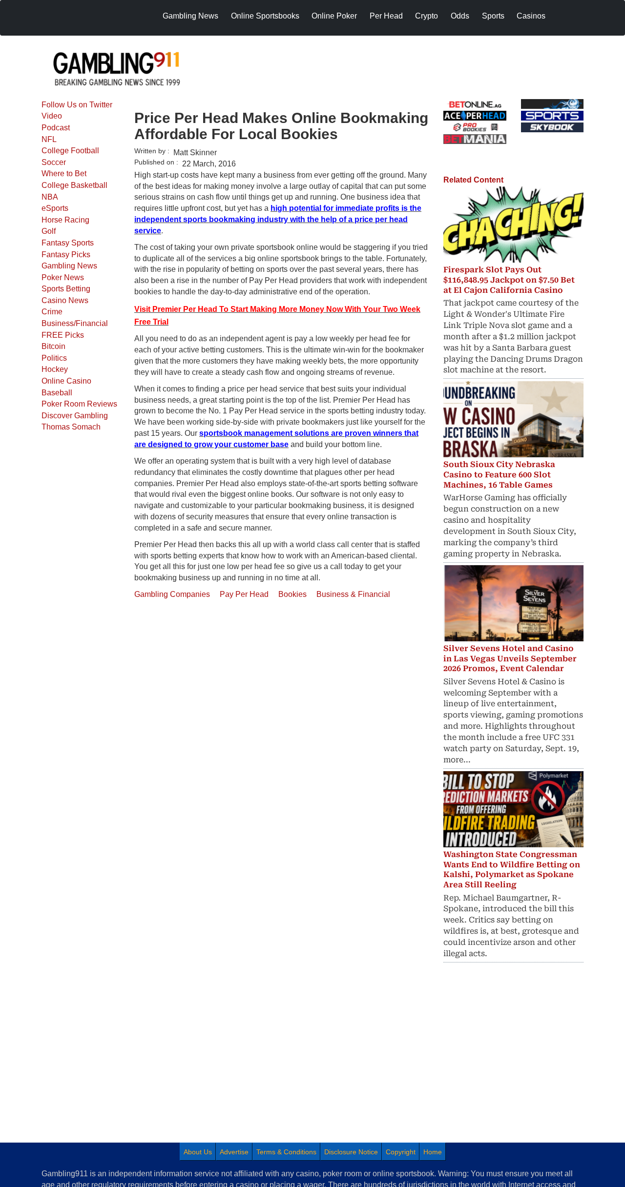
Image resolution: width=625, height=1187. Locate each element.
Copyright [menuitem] (401, 1152)
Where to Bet (64, 173)
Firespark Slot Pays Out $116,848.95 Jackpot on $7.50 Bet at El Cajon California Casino (509, 280)
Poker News (63, 277)
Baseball (57, 393)
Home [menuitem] (432, 1152)
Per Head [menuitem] (386, 16)
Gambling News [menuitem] (190, 16)
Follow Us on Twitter (77, 105)
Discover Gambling (75, 415)
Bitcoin (53, 346)
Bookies (292, 594)
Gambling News (69, 266)
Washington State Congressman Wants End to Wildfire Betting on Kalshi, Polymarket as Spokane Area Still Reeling (511, 869)
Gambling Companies (172, 594)
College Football (70, 150)
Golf (49, 231)
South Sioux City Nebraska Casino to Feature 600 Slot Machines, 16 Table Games (499, 475)
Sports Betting (66, 289)
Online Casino (66, 381)
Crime (52, 311)
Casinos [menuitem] (531, 16)
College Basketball (74, 185)
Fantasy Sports (68, 243)
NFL (49, 139)
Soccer (54, 162)
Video (52, 116)
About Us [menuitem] (198, 1152)
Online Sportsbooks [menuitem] (265, 16)
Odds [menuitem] (460, 16)
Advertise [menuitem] (234, 1152)
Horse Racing (65, 220)
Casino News (65, 300)
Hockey (55, 369)
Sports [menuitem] (493, 16)
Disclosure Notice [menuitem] (351, 1152)
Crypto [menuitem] (426, 16)
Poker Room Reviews (79, 404)
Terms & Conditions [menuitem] (286, 1152)
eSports (55, 208)
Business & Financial (353, 594)
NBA (50, 197)
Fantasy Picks (66, 254)
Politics (54, 358)
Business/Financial (75, 323)
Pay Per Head (244, 594)
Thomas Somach (71, 427)
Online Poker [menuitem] (334, 16)
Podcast (56, 127)
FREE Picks (63, 335)
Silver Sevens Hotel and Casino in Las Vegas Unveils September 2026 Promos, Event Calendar (510, 659)
